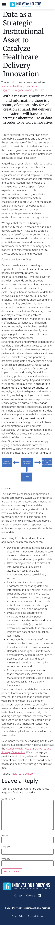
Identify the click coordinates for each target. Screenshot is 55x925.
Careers (30, 895)
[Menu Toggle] (4, 4)
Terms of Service (35, 916)
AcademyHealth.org (12, 86)
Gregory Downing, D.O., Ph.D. (30, 90)
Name (5, 835)
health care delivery (22, 773)
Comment (8, 798)
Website (6, 859)
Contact (18, 895)
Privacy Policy (18, 916)
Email (5, 847)
